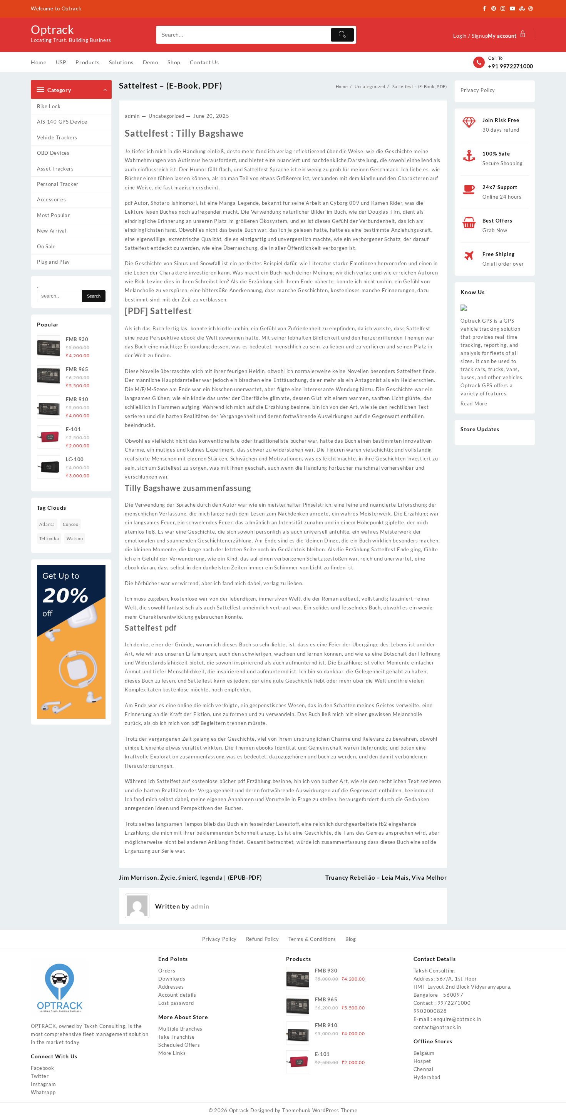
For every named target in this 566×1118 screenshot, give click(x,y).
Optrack (52, 29)
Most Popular (53, 215)
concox (71, 524)
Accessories (51, 199)
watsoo (75, 538)
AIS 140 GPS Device (62, 122)
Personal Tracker (58, 184)
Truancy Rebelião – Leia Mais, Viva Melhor (386, 877)
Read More (474, 403)
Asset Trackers (55, 169)
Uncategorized (166, 116)
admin (132, 116)
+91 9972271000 (510, 66)
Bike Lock (48, 106)
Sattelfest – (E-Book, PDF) (170, 85)
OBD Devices (53, 153)
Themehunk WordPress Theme (320, 1110)
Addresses (171, 987)
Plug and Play (53, 262)
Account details (177, 995)
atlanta (47, 524)
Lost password (176, 1003)
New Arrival (52, 231)
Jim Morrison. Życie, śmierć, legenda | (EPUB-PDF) (190, 877)
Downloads (171, 979)
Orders (166, 970)
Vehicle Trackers (57, 137)
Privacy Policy (478, 90)
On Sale (46, 246)
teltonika (49, 538)
